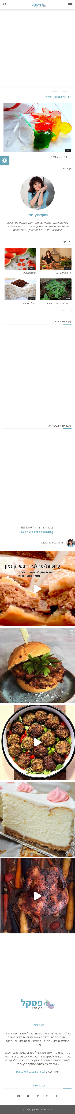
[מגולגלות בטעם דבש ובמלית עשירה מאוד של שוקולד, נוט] (37, 588)
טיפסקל (67, 268)
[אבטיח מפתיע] (20, 259)
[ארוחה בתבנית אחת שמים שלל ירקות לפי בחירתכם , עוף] (37, 895)
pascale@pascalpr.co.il (31, 1072)
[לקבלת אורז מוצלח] (20, 289)
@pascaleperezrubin (37, 532)
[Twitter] (28, 1096)
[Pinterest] (37, 1096)
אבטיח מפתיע (29, 272)
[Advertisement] (37, 48)
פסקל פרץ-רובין (38, 215)
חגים (68, 151)
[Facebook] (56, 1096)
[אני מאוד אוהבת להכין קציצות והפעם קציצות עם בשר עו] (37, 742)
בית (70, 91)
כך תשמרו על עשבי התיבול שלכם (56, 303)
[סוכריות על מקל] (37, 127)
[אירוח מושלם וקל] (56, 259)
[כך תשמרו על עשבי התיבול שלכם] (56, 289)
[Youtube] (18, 1096)
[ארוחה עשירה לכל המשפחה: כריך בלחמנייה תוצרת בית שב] (37, 665)
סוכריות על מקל (60, 156)
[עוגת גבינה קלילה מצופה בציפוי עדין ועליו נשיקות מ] (37, 819)
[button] (4, 160)
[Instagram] (46, 1096)
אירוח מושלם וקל (64, 272)
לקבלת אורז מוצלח (27, 303)
